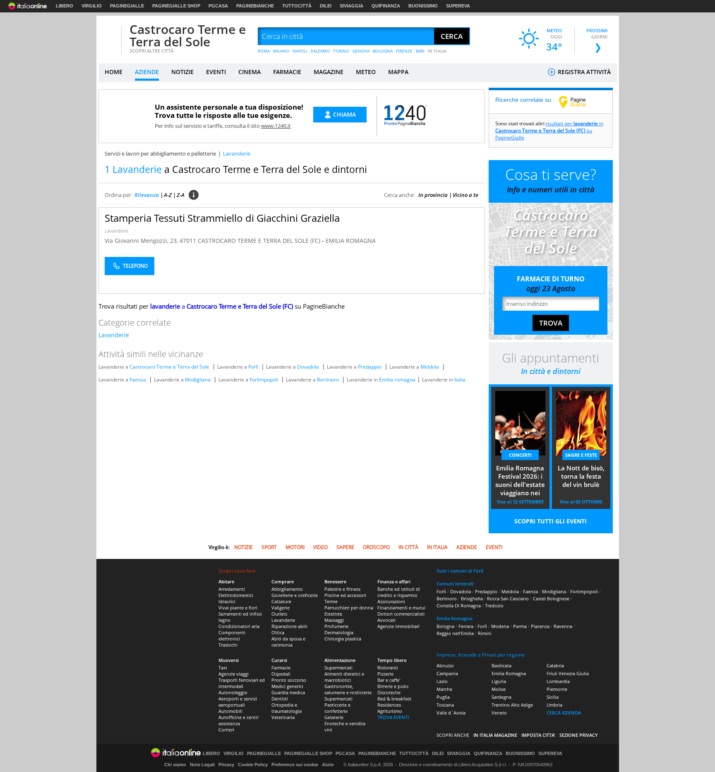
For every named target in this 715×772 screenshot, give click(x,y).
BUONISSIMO (423, 5)
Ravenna (563, 626)
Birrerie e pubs (392, 686)
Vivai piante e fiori (237, 607)
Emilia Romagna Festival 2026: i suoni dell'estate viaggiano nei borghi (520, 481)
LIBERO (64, 5)
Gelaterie (333, 717)
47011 (188, 241)
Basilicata (501, 665)
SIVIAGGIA (351, 5)
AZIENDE (147, 72)
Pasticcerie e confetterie (337, 708)
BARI (420, 51)
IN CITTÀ (408, 547)
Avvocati (386, 620)
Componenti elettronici (231, 635)
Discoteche (389, 692)
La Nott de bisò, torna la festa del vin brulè (581, 476)
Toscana (445, 705)
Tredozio (494, 605)
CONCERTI (520, 455)
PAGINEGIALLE (127, 5)
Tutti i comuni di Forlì (460, 571)
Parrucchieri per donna (348, 607)
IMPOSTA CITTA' (538, 735)
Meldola (429, 366)
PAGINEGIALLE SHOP (176, 5)
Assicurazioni (391, 601)
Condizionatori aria (238, 626)
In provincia (433, 195)
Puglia (443, 697)
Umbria (554, 705)
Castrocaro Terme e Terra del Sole (188, 35)
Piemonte (557, 689)
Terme (331, 601)
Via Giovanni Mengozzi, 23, (142, 241)
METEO (366, 72)
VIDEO (320, 547)
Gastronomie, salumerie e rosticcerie (348, 689)
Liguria (499, 681)
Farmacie (280, 667)
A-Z (168, 195)
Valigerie (280, 607)
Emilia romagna (397, 379)
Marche (444, 689)
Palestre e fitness (342, 589)
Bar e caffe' (388, 680)
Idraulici (226, 601)
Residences (389, 705)
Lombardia (558, 681)
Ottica (277, 632)
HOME (113, 72)
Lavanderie (116, 231)
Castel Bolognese (551, 598)
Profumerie (336, 626)
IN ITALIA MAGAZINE (495, 735)
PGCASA (218, 5)
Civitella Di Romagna (459, 605)
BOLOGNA (383, 51)
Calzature (281, 601)
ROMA (264, 51)
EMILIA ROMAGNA (351, 241)
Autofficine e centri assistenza (238, 720)
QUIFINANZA (386, 5)
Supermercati (338, 667)
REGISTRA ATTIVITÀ (583, 72)
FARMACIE (287, 72)
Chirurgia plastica (342, 638)
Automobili (230, 711)
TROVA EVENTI (393, 717)
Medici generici (287, 686)
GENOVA (361, 51)
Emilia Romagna (509, 673)
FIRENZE (404, 51)
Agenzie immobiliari (398, 626)
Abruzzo (445, 665)
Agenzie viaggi (233, 674)
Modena (500, 626)
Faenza (138, 379)
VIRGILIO (92, 5)
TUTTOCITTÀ (297, 5)
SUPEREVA (458, 5)
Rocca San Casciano (508, 598)
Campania (447, 673)
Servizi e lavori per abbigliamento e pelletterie (160, 153)
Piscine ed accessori (345, 595)
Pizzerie (385, 674)
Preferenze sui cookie (294, 764)
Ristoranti (387, 667)
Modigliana (198, 379)
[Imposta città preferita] (108, 36)
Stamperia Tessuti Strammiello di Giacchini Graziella (222, 218)
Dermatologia (338, 632)
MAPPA (398, 72)
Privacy (226, 764)
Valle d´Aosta (451, 713)
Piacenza (540, 626)
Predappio (369, 366)
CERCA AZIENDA (564, 713)
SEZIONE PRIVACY (578, 735)
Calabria (555, 665)
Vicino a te (465, 195)
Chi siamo (175, 764)
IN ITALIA (437, 51)
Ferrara (465, 626)
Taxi (222, 667)
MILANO (281, 51)
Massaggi (334, 620)
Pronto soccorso (288, 680)
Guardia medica (288, 692)
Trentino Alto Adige (512, 705)
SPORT (269, 547)
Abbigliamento (287, 589)
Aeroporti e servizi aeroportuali (237, 701)
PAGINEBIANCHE (255, 5)
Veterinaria (283, 717)
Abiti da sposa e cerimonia (288, 641)
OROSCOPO (376, 547)
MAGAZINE (328, 72)
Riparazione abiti (289, 626)
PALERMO (320, 51)
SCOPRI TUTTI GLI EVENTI (550, 521)
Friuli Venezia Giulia (568, 673)
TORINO (341, 51)
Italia (459, 379)
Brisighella (472, 598)
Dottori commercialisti (401, 614)
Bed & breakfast (394, 698)
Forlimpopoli (264, 379)
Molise (499, 689)
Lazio (442, 681)
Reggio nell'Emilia (455, 633)
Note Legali (202, 764)
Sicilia (553, 697)
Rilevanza (146, 195)
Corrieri (226, 729)
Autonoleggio (232, 692)
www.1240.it (276, 125)
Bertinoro (328, 379)
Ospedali (280, 674)
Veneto (499, 713)
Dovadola (308, 366)
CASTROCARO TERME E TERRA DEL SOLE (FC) (260, 241)
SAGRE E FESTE (581, 455)
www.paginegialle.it (578, 102)
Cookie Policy (253, 764)
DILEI (325, 5)
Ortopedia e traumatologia (286, 708)
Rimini (485, 633)
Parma (520, 626)
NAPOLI (300, 51)
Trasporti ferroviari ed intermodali (241, 683)
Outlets (279, 614)
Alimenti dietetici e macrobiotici (344, 677)
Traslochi (228, 645)
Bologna (445, 626)
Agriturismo (389, 711)
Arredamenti (231, 589)
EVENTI (216, 72)
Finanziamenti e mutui (401, 607)
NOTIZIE (182, 72)
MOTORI (295, 547)
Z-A (181, 195)
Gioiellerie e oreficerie (294, 595)
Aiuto (328, 764)
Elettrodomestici (235, 595)
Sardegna (501, 697)
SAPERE (345, 547)
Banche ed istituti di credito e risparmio (398, 592)
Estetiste (333, 614)
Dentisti (279, 698)
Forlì (253, 366)
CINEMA (249, 72)
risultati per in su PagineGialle (549, 130)
